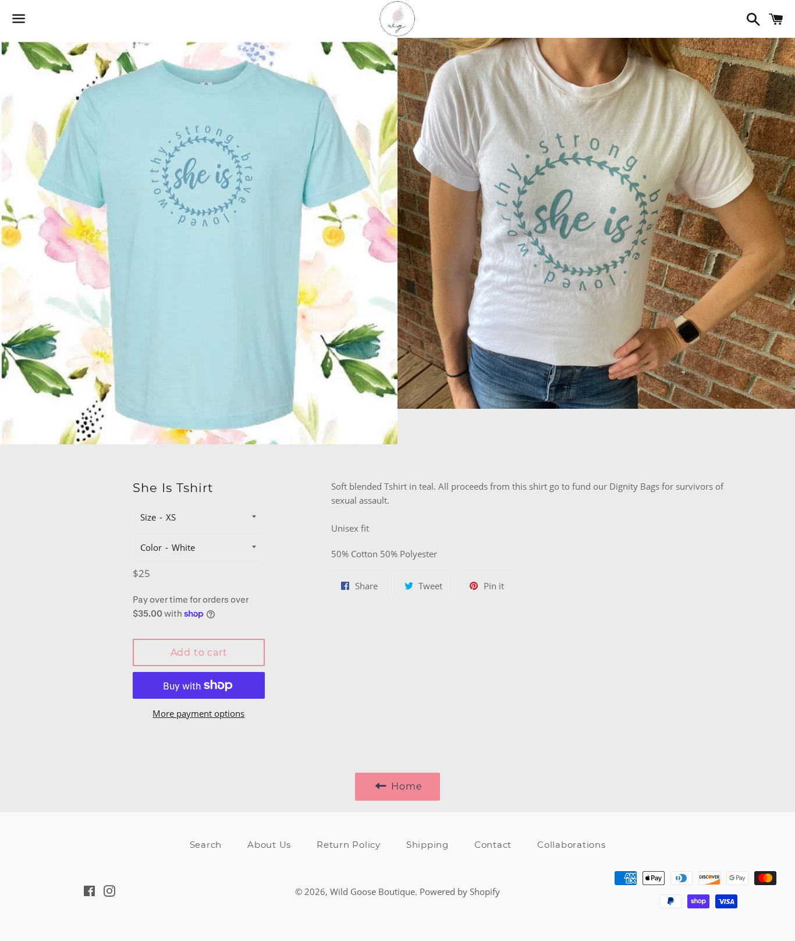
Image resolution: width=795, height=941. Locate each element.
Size (148, 517)
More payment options (198, 713)
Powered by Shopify (460, 891)
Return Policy (349, 844)
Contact (493, 844)
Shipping (427, 844)
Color (151, 547)
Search (206, 844)
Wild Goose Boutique (372, 891)
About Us (269, 844)
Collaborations (571, 844)
